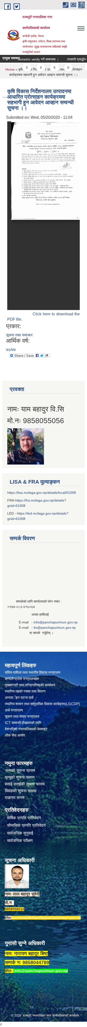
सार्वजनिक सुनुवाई (20, 833)
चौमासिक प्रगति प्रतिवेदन (26, 825)
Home (9, 69)
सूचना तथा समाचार (19, 335)
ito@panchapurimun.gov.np (55, 627)
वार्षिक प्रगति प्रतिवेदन (24, 818)
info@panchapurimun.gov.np (56, 622)
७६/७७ (11, 349)
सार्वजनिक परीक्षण (20, 840)
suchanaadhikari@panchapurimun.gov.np (46, 918)
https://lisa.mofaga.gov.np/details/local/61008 (41, 493)
